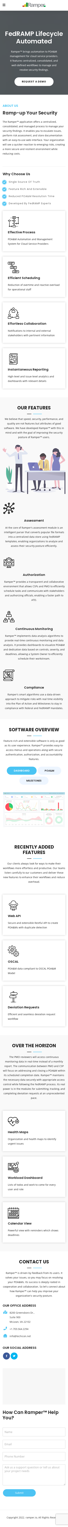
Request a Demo (34, 81)
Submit (19, 1492)
